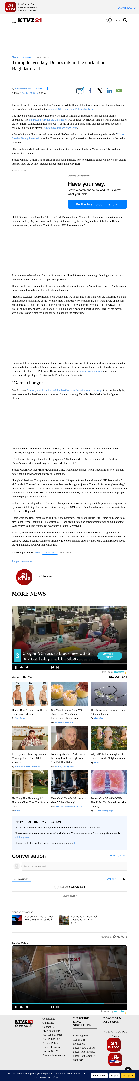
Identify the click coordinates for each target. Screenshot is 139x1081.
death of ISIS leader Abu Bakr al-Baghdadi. (71, 109)
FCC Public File (51, 1038)
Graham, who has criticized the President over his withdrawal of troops (64, 390)
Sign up (121, 856)
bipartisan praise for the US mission (48, 119)
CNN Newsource (23, 88)
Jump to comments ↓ (23, 561)
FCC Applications (52, 1034)
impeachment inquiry (90, 371)
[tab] (21, 879)
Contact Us (48, 1026)
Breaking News (81, 1035)
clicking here (22, 837)
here (76, 843)
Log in (113, 856)
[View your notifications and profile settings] (123, 879)
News (37, 552)
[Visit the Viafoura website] (120, 936)
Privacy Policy (50, 1043)
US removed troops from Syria (60, 127)
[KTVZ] (32, 20)
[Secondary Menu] (16, 20)
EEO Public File (51, 1030)
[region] (69, 896)
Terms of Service (51, 1047)
